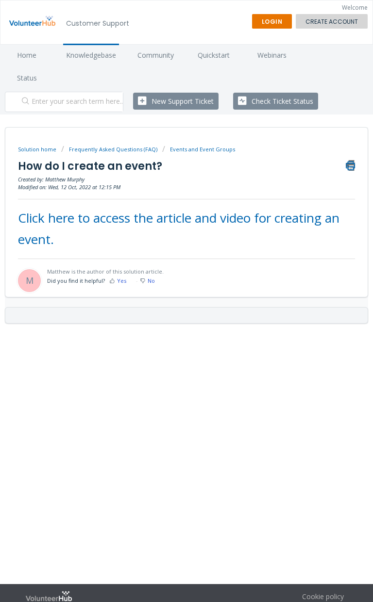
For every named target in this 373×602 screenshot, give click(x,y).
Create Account (331, 21)
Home (26, 55)
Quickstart (214, 55)
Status (27, 77)
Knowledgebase (91, 55)
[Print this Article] (350, 165)
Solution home (38, 149)
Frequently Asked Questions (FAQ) (113, 149)
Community (155, 55)
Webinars (272, 55)
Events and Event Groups (202, 149)
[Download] (168, 296)
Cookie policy (323, 596)
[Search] (23, 102)
